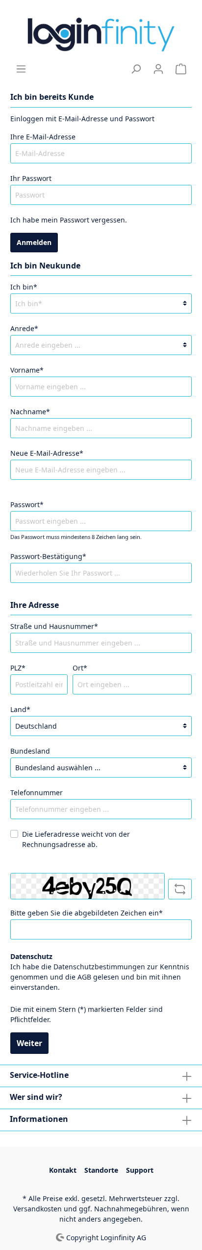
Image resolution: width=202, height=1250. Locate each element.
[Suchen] (136, 69)
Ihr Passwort (30, 178)
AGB (84, 977)
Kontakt (62, 1170)
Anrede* (24, 328)
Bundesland (30, 751)
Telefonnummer (36, 792)
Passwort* (27, 504)
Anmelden (34, 242)
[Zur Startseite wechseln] (101, 32)
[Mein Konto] (158, 69)
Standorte (101, 1170)
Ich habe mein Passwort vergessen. (68, 219)
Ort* (80, 667)
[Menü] (21, 69)
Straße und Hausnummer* (54, 626)
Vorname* (27, 370)
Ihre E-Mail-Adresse (43, 136)
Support (139, 1170)
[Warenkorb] (181, 69)
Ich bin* (23, 286)
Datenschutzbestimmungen (99, 966)
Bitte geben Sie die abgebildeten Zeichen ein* (86, 912)
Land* (20, 709)
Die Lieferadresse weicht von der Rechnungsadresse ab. (76, 839)
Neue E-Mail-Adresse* (46, 453)
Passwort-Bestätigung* (48, 556)
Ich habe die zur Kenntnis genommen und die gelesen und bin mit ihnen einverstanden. (99, 977)
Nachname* (30, 411)
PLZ (17, 667)
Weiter (29, 1043)
